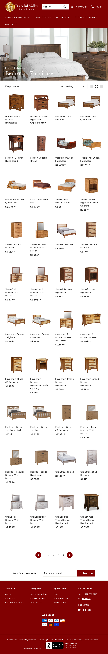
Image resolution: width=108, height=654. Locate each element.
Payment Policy (91, 640)
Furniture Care (61, 598)
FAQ (56, 594)
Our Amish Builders (39, 594)
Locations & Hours (14, 602)
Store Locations (86, 17)
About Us (10, 598)
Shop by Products (17, 17)
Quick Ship (63, 17)
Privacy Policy (61, 640)
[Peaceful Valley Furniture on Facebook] (84, 610)
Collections (43, 17)
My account (60, 602)
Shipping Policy (46, 640)
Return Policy (76, 640)
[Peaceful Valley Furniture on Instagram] (79, 610)
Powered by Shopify (33, 648)
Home (8, 68)
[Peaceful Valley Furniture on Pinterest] (89, 610)
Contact (11, 24)
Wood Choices (37, 598)
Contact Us (35, 602)
